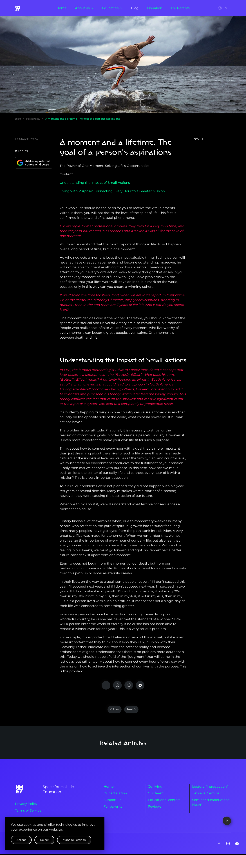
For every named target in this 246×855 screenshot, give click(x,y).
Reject (44, 840)
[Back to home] (18, 8)
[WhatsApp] (117, 685)
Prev (116, 709)
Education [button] (110, 8)
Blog (134, 8)
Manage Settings (74, 840)
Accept (21, 840)
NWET (198, 139)
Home (61, 8)
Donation (154, 8)
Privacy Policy (26, 804)
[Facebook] (106, 685)
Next (130, 709)
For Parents (180, 8)
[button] (224, 8)
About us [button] (82, 8)
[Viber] (128, 685)
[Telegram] (140, 685)
